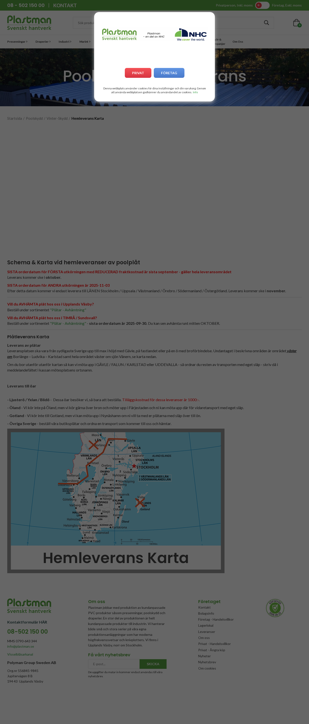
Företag (169, 73)
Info (195, 92)
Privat (138, 73)
